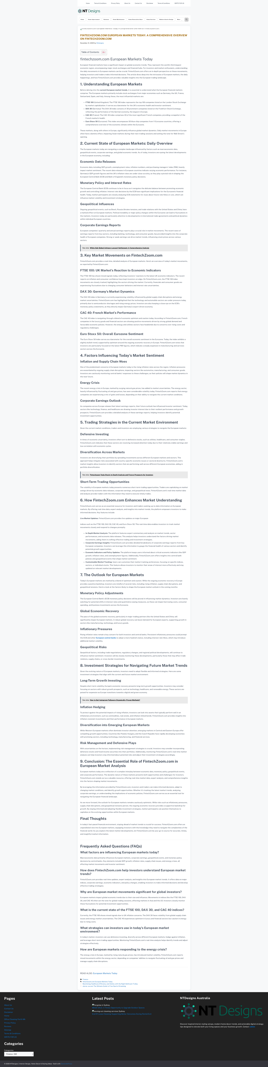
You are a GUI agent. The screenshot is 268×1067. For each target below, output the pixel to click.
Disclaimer (149, 3)
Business (106, 19)
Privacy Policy (115, 3)
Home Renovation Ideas (135, 19)
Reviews (7, 1026)
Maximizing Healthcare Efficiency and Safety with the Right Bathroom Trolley (110, 984)
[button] (186, 19)
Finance (85, 979)
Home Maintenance (118, 19)
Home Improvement (94, 19)
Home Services (151, 19)
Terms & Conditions (100, 3)
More (178, 19)
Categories (9, 1050)
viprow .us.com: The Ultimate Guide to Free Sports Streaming (104, 986)
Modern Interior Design (166, 19)
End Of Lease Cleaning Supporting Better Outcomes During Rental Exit (121, 1014)
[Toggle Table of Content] (102, 52)
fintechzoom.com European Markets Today (98, 982)
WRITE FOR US (179, 3)
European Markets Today (105, 973)
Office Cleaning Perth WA (14, 1019)
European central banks (106, 638)
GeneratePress (66, 1064)
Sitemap (7, 1030)
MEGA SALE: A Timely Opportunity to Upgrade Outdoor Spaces (118, 1008)
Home (88, 3)
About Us (127, 3)
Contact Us (138, 3)
